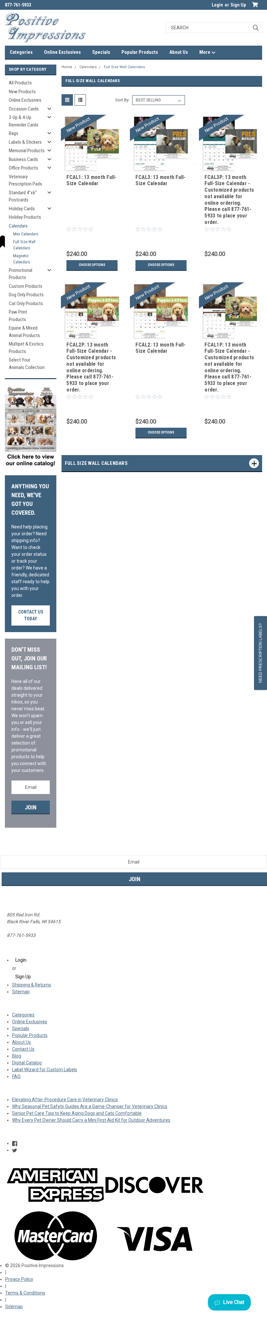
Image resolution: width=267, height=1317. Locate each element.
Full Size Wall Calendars (124, 67)
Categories (21, 52)
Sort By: (122, 99)
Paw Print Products (18, 315)
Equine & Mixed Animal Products (24, 331)
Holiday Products (25, 217)
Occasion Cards (24, 109)
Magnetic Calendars (21, 259)
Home (67, 67)
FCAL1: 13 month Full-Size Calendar (91, 180)
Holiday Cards (22, 209)
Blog (16, 1055)
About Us (178, 52)
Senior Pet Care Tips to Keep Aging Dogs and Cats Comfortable (77, 1113)
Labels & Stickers (25, 142)
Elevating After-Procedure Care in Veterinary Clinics (65, 1099)
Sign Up (238, 4)
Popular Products (139, 52)
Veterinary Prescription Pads (25, 180)
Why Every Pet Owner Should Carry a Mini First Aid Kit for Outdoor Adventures (91, 1120)
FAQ (16, 1076)
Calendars (88, 67)
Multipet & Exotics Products (26, 347)
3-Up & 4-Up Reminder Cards (23, 121)
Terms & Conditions (25, 1292)
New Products (22, 92)
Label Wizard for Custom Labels (44, 1069)
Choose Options (92, 265)
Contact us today (30, 615)
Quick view (92, 167)
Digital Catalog (27, 1062)
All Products (20, 83)
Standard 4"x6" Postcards (23, 196)
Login (217, 4)
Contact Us (23, 1049)
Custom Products (25, 286)
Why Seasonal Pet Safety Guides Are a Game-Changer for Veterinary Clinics (89, 1106)
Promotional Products (20, 274)
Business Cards (23, 159)
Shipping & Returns (31, 984)
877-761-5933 (18, 4)
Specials (101, 52)
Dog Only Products (26, 295)
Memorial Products (27, 151)
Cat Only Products (26, 303)
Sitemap (21, 991)
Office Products (23, 168)
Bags (13, 133)
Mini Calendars (25, 233)
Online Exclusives (62, 52)
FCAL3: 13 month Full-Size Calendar (160, 180)
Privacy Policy (19, 1279)
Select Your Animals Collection (27, 363)
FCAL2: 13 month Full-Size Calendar (160, 348)
